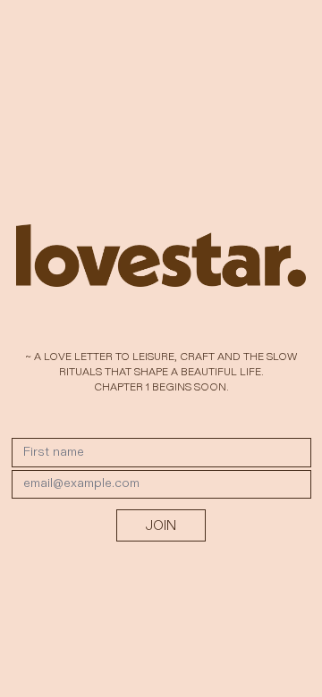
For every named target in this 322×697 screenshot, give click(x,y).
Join (161, 524)
